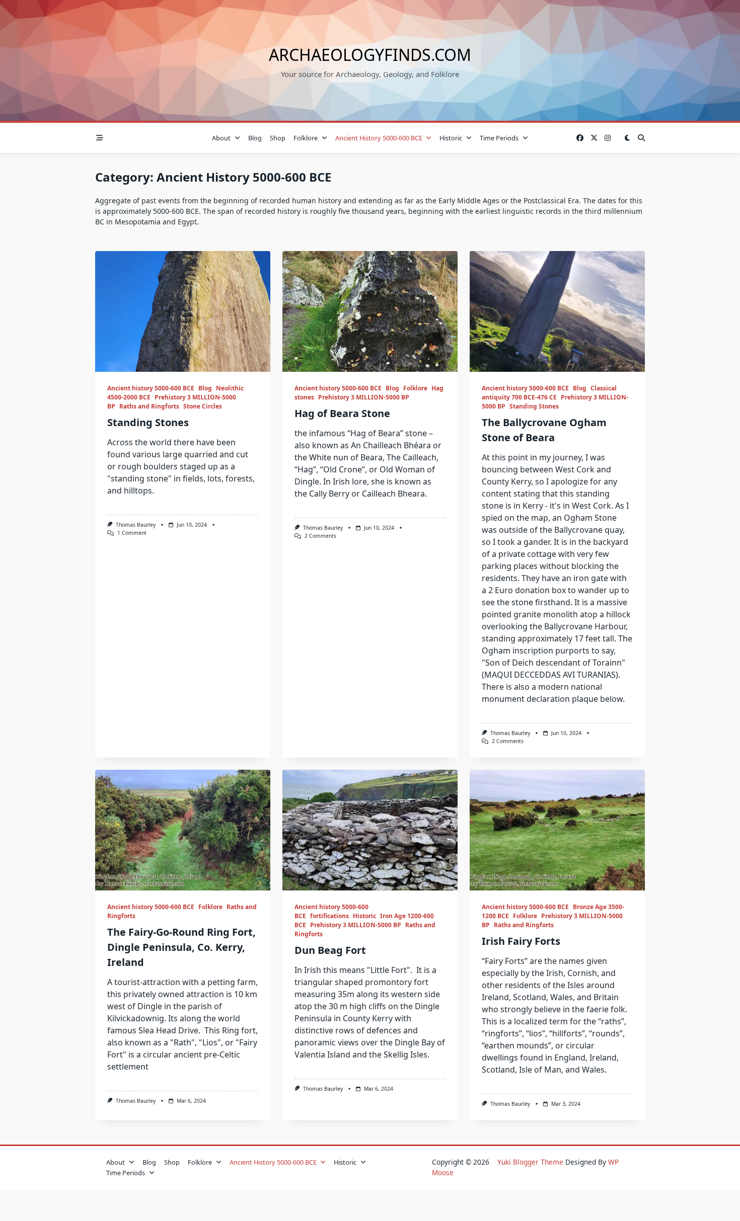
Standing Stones (148, 422)
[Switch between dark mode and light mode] (627, 137)
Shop (277, 137)
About (221, 137)
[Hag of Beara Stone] (370, 311)
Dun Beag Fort (330, 950)
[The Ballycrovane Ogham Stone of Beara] (557, 311)
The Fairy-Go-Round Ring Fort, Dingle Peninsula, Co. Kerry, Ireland (181, 947)
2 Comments (320, 535)
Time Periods (499, 137)
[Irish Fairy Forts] (557, 830)
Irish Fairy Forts (521, 941)
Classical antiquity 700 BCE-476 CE (549, 392)
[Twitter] (594, 138)
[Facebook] (579, 138)
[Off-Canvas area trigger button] (99, 137)
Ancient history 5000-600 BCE (378, 137)
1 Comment (131, 532)
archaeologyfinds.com (370, 54)
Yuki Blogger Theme (530, 1162)
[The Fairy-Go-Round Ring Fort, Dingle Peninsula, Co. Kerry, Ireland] (182, 830)
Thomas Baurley (136, 524)
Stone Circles (202, 406)
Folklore (305, 137)
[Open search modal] (641, 137)
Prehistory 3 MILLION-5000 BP (363, 397)
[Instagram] (608, 138)
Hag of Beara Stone (342, 413)
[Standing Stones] (182, 311)
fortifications (329, 916)
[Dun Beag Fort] (370, 830)
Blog (255, 137)
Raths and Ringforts (149, 406)
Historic (450, 137)
